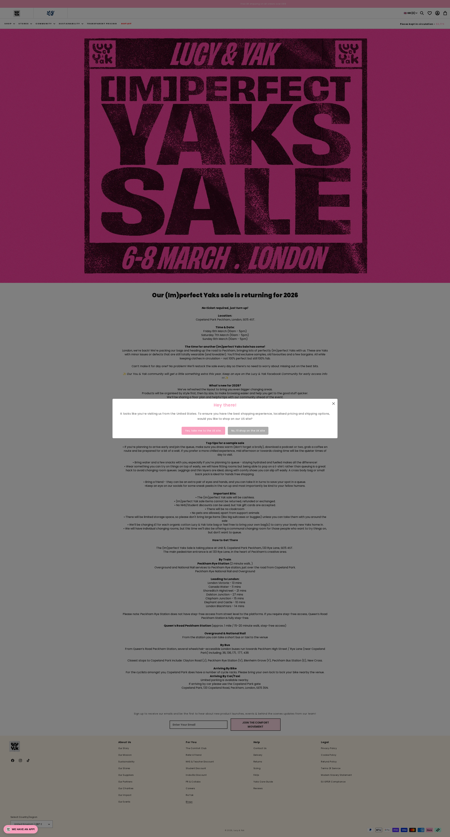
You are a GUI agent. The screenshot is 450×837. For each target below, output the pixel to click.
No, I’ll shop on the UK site (248, 430)
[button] (21, 829)
